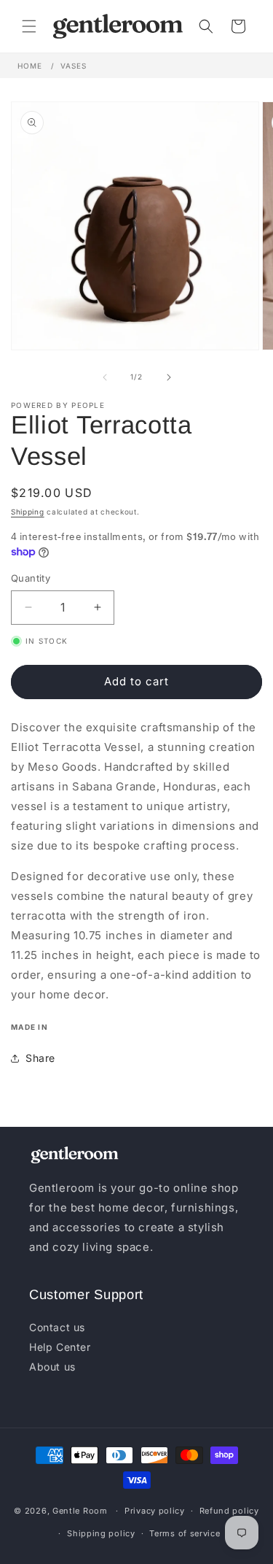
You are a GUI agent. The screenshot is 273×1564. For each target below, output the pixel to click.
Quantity (30, 578)
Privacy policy (154, 1511)
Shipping (27, 511)
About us (52, 1366)
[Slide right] (169, 377)
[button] (29, 26)
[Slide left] (105, 377)
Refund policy (229, 1511)
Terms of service (184, 1533)
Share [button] (40, 1058)
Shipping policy (101, 1533)
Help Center (60, 1347)
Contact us (57, 1327)
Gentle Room (80, 1511)
